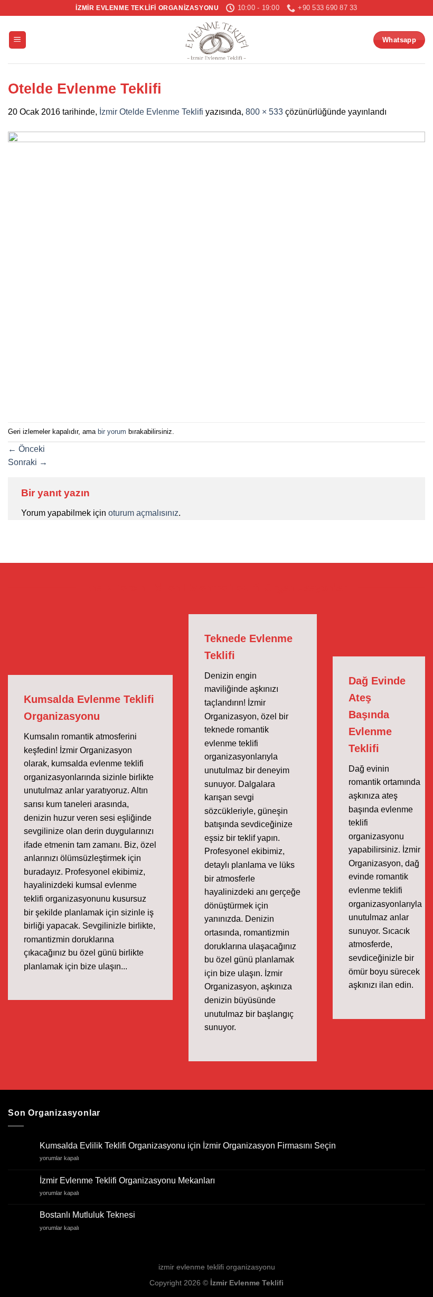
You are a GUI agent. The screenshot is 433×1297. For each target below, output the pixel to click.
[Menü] (17, 40)
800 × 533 (264, 111)
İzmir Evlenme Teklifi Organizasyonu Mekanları (127, 1180)
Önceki (26, 448)
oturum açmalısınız (143, 512)
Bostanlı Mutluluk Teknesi (87, 1214)
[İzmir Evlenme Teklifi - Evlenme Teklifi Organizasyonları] (216, 39)
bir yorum (112, 432)
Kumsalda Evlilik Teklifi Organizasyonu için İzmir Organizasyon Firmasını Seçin (188, 1145)
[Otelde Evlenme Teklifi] (216, 269)
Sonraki (28, 462)
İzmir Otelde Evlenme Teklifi (151, 111)
